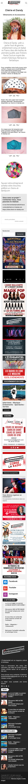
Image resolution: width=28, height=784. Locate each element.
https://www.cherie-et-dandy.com (13, 209)
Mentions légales (16, 778)
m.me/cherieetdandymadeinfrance (14, 205)
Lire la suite (6, 410)
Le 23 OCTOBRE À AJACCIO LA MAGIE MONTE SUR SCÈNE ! (15, 604)
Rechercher (6, 231)
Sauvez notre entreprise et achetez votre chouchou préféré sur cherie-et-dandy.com (12, 187)
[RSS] (4, 686)
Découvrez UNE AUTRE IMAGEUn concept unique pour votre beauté (14, 610)
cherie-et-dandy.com (14, 73)
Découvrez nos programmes (11, 472)
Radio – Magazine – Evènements (11, 625)
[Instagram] (8, 686)
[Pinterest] (6, 686)
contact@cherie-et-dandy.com (12, 207)
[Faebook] (2, 686)
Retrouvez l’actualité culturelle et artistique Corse (15, 631)
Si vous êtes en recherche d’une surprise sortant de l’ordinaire (13, 618)
